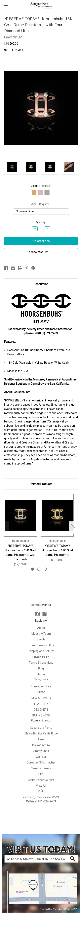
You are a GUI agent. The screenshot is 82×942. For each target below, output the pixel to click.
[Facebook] (6, 268)
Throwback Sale (41, 686)
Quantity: (41, 222)
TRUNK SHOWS (41, 715)
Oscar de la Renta (41, 727)
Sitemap (41, 674)
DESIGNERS (41, 709)
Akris (41, 739)
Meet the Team (41, 633)
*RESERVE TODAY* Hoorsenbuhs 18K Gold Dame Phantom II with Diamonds (20, 552)
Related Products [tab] (41, 484)
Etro (41, 774)
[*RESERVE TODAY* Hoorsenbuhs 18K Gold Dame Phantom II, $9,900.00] (57, 515)
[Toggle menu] (5, 5)
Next (73, 528)
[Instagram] (37, 614)
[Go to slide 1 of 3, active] (32, 569)
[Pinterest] (33, 268)
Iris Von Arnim (41, 745)
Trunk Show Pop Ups (41, 645)
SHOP (41, 692)
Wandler (41, 756)
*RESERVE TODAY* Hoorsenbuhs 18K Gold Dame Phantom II (57, 550)
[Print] (20, 268)
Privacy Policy (41, 656)
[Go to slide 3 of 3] (45, 569)
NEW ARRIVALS (41, 698)
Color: (41, 185)
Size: (41, 204)
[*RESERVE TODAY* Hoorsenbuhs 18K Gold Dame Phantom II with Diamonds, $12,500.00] (20, 515)
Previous (5, 528)
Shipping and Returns (41, 651)
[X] (26, 268)
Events (41, 639)
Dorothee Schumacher (41, 762)
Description (41, 284)
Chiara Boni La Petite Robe (41, 733)
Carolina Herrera (41, 768)
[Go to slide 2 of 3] (38, 569)
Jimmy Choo (41, 750)
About (41, 627)
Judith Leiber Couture (41, 779)
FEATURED (41, 703)
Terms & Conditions (41, 662)
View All (41, 785)
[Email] (13, 268)
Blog (41, 668)
